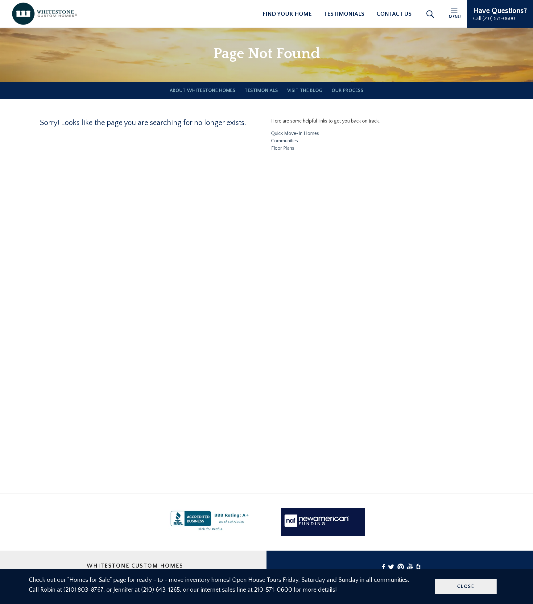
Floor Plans (282, 148)
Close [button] (465, 586)
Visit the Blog (304, 90)
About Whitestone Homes (202, 90)
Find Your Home (287, 14)
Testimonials (344, 14)
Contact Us (394, 14)
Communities (284, 141)
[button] (500, 14)
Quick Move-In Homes (295, 133)
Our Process (347, 90)
